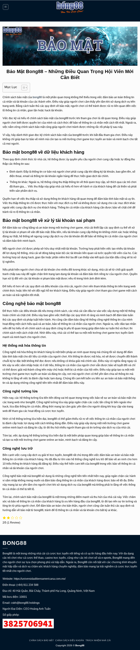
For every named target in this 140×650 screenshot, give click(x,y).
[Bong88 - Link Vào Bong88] (70, 7)
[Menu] (6, 7)
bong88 (37, 97)
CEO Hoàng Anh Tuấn (37, 608)
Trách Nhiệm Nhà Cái (98, 640)
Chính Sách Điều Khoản (69, 640)
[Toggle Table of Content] (22, 87)
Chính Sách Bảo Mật (41, 640)
